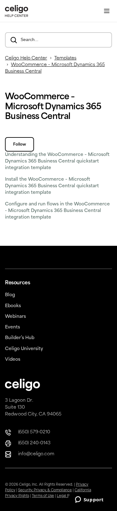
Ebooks (13, 306)
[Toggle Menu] (107, 11)
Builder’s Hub (19, 338)
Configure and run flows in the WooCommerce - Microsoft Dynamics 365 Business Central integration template (57, 211)
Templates (65, 58)
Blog (10, 295)
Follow (19, 145)
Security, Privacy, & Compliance (45, 490)
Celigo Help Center (26, 58)
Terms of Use (43, 496)
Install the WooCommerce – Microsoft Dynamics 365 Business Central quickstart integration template (52, 186)
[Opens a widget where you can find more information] (89, 500)
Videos (12, 359)
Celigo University (24, 349)
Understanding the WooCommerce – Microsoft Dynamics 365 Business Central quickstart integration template (57, 161)
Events (12, 327)
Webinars (15, 316)
